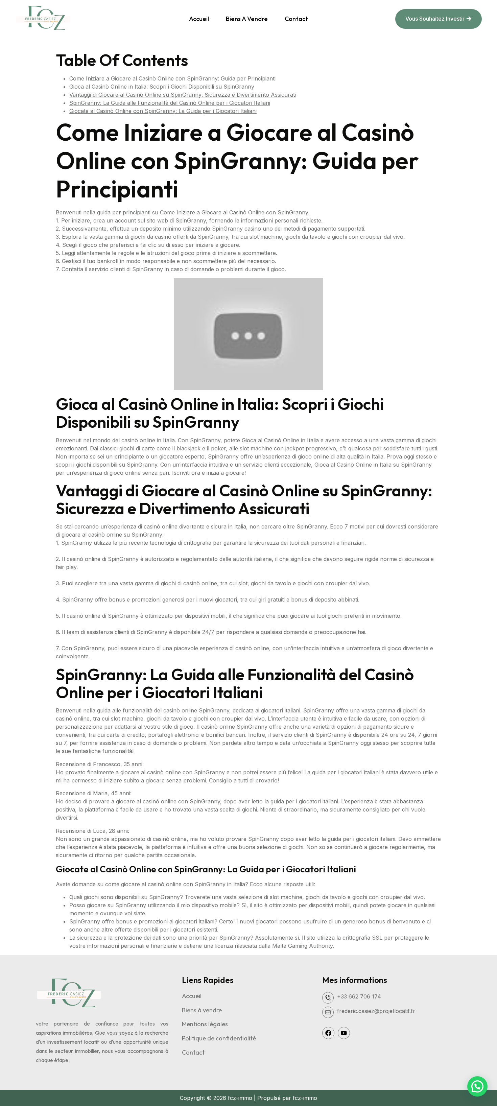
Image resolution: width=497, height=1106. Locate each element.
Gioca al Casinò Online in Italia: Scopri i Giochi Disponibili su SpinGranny (161, 86)
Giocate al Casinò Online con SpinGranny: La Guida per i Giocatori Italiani (163, 111)
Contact (296, 19)
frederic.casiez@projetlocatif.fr (376, 1011)
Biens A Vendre (247, 19)
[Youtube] (344, 1033)
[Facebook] (328, 1033)
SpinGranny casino (236, 228)
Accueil (199, 19)
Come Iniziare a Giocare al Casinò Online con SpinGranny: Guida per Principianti (172, 78)
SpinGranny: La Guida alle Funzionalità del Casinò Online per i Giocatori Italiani (169, 102)
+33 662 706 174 (359, 996)
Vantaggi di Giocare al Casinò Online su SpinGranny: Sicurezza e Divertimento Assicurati (182, 94)
